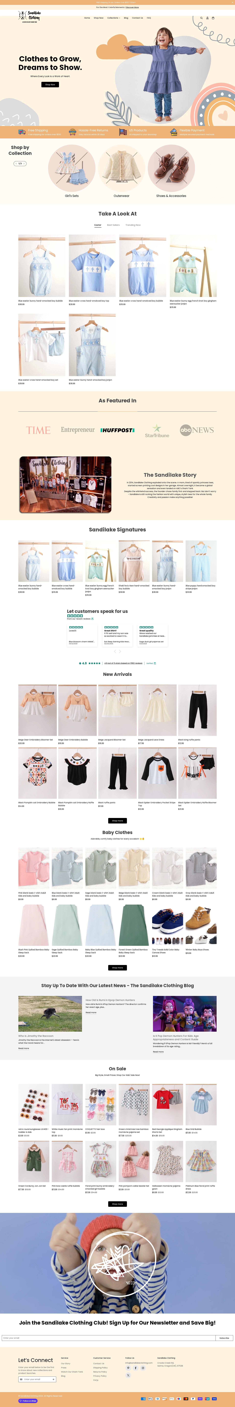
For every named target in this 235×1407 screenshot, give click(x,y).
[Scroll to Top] (230, 1393)
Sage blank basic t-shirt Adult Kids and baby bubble (99, 894)
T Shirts (121, 196)
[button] (213, 18)
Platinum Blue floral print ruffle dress (200, 1187)
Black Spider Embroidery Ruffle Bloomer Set (197, 804)
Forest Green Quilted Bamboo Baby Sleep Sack (133, 951)
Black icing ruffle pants (189, 739)
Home (87, 18)
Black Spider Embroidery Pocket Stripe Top (156, 804)
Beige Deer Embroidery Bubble (73, 739)
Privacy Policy (99, 1376)
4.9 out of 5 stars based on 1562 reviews (123, 663)
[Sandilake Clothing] (29, 17)
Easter (97, 225)
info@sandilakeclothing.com (139, 1363)
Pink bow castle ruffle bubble (66, 1186)
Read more (23, 1048)
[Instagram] (143, 1368)
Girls (171, 196)
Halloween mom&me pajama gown (166, 1187)
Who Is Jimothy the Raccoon (35, 1036)
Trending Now (133, 225)
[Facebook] (136, 1368)
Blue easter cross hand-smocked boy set (38, 380)
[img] (118, 615)
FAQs (95, 1380)
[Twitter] (128, 1375)
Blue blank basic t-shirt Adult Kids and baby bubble (66, 894)
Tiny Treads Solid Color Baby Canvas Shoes (165, 951)
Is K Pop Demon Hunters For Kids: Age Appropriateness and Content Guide (176, 1037)
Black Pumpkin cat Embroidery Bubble (36, 802)
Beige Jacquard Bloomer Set (112, 739)
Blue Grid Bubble (193, 1129)
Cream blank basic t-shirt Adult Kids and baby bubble (167, 894)
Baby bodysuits (72, 196)
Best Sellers (113, 225)
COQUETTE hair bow (95, 1129)
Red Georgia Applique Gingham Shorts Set (167, 1131)
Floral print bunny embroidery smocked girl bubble (99, 1187)
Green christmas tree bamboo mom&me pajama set (133, 1131)
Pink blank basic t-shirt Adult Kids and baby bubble (32, 894)
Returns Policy (100, 1371)
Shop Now (98, 18)
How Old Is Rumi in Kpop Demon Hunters (110, 1000)
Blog (126, 18)
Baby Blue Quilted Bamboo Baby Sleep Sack (100, 951)
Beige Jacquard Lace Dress (151, 739)
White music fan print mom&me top (67, 1131)
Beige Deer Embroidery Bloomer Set (35, 739)
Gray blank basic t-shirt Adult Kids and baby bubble (200, 894)
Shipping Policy (100, 1367)
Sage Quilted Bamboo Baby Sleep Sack (65, 951)
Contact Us (137, 18)
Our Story (65, 1363)
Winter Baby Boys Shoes (197, 949)
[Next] (24, 163)
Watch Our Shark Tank (72, 1371)
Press (63, 1367)
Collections (112, 18)
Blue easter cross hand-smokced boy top (89, 300)
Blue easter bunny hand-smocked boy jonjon (90, 380)
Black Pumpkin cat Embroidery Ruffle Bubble (76, 804)
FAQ (149, 18)
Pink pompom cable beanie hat (134, 1186)
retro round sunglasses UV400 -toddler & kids (33, 1131)
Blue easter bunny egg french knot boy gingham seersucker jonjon (193, 302)
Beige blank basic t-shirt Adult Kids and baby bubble (133, 894)
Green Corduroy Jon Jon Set (32, 1186)
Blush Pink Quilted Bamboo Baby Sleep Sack (33, 951)
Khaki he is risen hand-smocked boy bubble (134, 587)
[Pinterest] (128, 1368)
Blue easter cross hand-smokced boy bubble (141, 300)
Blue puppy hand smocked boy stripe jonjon (200, 587)
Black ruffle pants (106, 802)
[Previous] (16, 163)
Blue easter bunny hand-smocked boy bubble (40, 300)
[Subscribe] (53, 1379)
